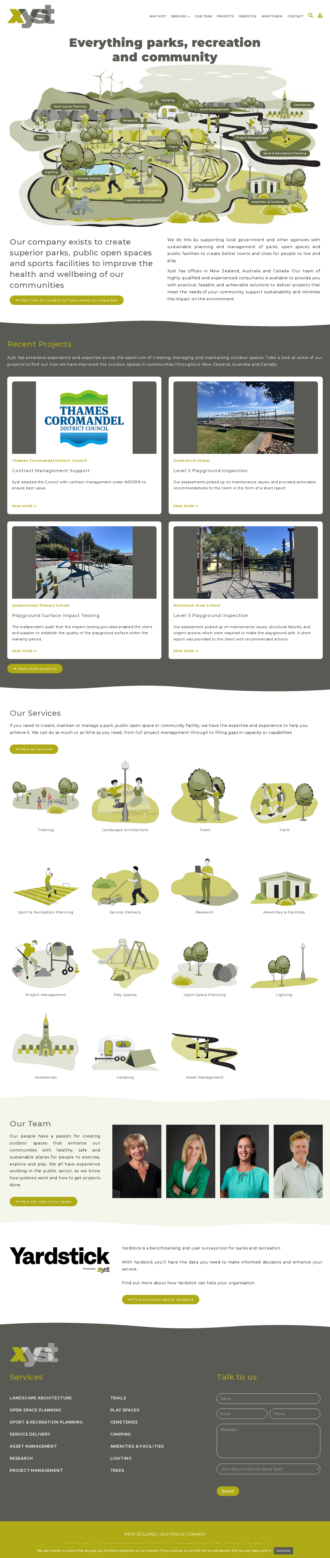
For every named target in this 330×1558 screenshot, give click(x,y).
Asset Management (33, 1446)
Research (21, 1458)
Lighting (121, 1458)
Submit (228, 1491)
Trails (118, 1398)
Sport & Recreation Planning (46, 1422)
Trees (117, 1470)
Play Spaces (125, 1410)
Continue (283, 1550)
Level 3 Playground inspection (210, 470)
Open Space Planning (36, 1410)
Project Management (36, 1470)
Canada (196, 1534)
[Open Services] (188, 16)
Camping (120, 1434)
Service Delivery (30, 1434)
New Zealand (141, 1534)
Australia (172, 1534)
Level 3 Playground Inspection (210, 615)
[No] (324, 1550)
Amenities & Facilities (137, 1446)
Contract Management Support (51, 470)
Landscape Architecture (41, 1398)
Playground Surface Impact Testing (56, 615)
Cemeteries (124, 1422)
